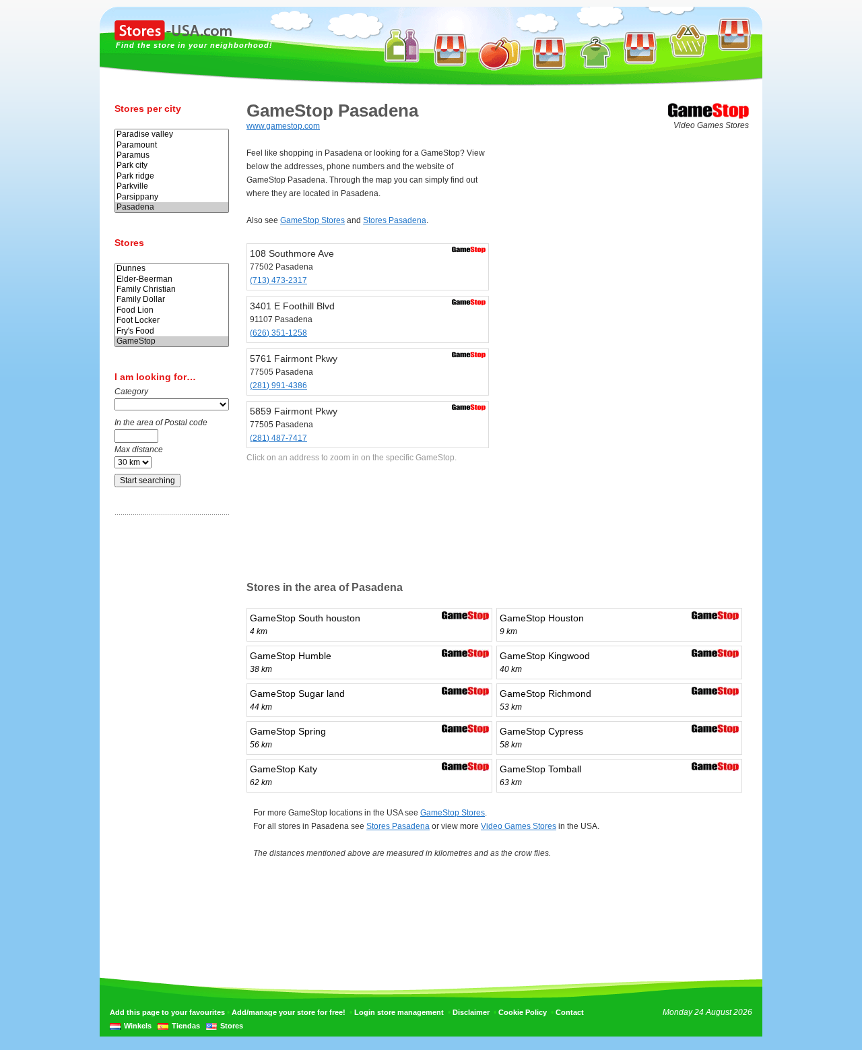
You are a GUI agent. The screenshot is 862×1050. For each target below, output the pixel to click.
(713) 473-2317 (278, 280)
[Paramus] (171, 155)
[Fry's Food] (171, 331)
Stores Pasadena (394, 220)
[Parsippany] (171, 197)
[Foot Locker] (171, 320)
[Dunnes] (171, 269)
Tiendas (186, 1026)
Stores (231, 1026)
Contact (570, 1012)
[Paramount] (171, 145)
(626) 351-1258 (278, 333)
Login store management (399, 1012)
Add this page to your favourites (167, 1012)
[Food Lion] (171, 310)
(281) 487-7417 (278, 438)
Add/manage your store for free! (288, 1012)
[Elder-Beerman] (171, 279)
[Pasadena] (171, 207)
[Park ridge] (171, 176)
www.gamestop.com (283, 126)
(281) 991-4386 (278, 385)
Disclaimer (471, 1012)
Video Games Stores (518, 826)
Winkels (138, 1026)
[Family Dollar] (171, 300)
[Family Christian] (171, 289)
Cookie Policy (522, 1012)
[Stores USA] (173, 37)
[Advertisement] (168, 736)
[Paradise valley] (171, 134)
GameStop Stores (312, 220)
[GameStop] (171, 341)
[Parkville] (171, 186)
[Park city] (171, 165)
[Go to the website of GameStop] (708, 116)
